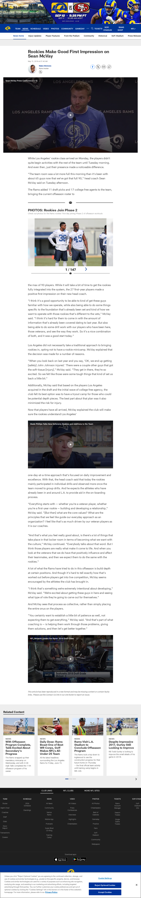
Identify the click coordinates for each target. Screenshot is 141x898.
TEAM (5, 799)
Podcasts (49, 824)
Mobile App (49, 819)
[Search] (92, 28)
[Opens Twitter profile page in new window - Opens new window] (40, 72)
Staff (5, 817)
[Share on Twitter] (98, 68)
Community (49, 808)
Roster (5, 803)
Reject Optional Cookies (105, 885)
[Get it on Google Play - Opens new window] (80, 860)
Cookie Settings (105, 878)
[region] (70, 885)
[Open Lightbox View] (70, 248)
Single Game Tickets (117, 821)
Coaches (5, 812)
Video (72, 799)
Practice (96, 824)
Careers (5, 837)
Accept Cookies (105, 892)
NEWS (49, 799)
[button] (70, 115)
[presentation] (136, 779)
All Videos (72, 803)
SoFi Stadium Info (137, 805)
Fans (95, 828)
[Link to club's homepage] (7, 28)
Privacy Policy (51, 892)
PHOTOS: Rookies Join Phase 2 (52, 210)
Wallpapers (96, 844)
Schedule (27, 799)
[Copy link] (109, 67)
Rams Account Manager (117, 805)
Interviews (72, 815)
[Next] (86, 269)
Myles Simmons (45, 66)
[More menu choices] (88, 28)
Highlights (72, 819)
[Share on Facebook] (92, 68)
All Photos (96, 803)
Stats (5, 821)
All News (49, 803)
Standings (27, 810)
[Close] (137, 885)
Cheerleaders (72, 824)
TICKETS (117, 799)
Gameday (95, 819)
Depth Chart (5, 808)
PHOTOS (95, 799)
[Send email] (103, 68)
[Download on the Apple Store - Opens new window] (61, 859)
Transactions (5, 833)
